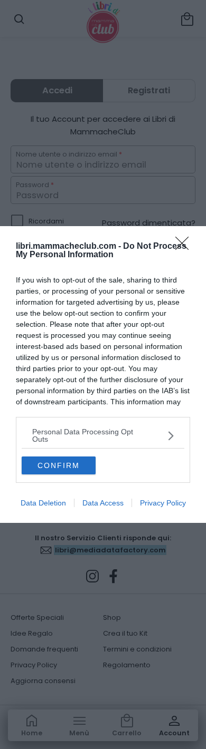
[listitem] (103, 435)
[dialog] (103, 374)
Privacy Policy (163, 503)
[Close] (185, 247)
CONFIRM (59, 465)
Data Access (103, 503)
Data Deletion (43, 503)
